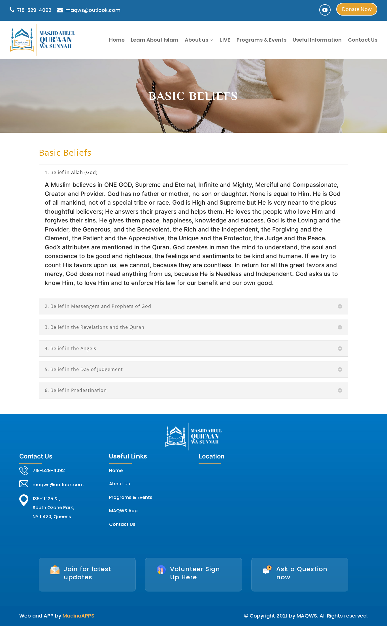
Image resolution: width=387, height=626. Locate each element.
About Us (119, 484)
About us (196, 39)
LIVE (225, 39)
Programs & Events (261, 39)
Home (117, 39)
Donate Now (357, 9)
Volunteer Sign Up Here (195, 573)
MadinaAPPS (78, 615)
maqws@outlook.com (92, 10)
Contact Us (362, 39)
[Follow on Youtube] (325, 10)
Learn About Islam (154, 39)
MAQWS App (123, 510)
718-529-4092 (33, 10)
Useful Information (317, 39)
